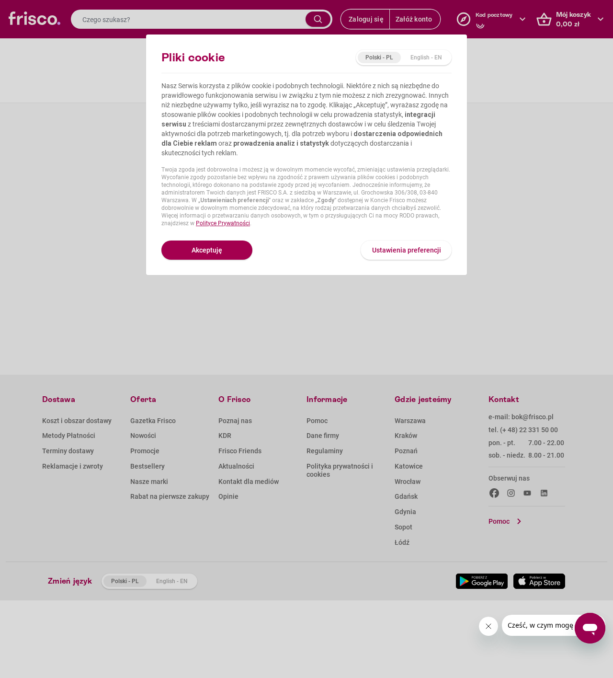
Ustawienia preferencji (406, 250)
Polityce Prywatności (223, 223)
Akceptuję (207, 250)
